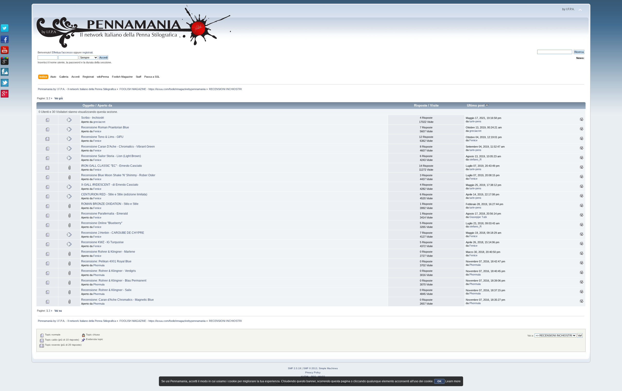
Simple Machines (328, 368)
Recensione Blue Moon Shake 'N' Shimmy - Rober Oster (118, 175)
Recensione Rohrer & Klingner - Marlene (108, 251)
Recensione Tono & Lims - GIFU (102, 137)
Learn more (453, 381)
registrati (87, 52)
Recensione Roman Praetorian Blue (105, 127)
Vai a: (530, 335)
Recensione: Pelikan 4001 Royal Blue (106, 261)
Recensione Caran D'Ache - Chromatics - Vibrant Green (118, 146)
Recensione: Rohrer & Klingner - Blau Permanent (113, 280)
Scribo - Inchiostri (92, 117)
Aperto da (104, 105)
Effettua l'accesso (62, 52)
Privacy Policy (312, 372)
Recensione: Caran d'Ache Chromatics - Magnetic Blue (117, 299)
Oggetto (89, 105)
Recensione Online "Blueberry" (101, 223)
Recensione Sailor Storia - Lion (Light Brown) (111, 156)
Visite (434, 105)
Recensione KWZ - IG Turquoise (102, 242)
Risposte (420, 105)
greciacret (99, 121)
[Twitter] (4, 28)
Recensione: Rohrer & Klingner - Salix (106, 290)
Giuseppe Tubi (478, 217)
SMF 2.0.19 (294, 368)
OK (439, 381)
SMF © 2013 (310, 368)
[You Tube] (4, 50)
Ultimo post (476, 105)
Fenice (97, 131)
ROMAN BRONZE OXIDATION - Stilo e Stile (109, 204)
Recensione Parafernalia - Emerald (104, 213)
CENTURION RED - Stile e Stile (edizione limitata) (114, 194)
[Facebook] (4, 39)
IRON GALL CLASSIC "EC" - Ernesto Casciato (111, 165)
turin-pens (475, 121)
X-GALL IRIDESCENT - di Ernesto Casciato (109, 184)
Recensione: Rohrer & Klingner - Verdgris (108, 271)
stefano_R (475, 159)
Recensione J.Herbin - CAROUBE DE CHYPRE (112, 232)
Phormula (98, 265)
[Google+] (4, 61)
